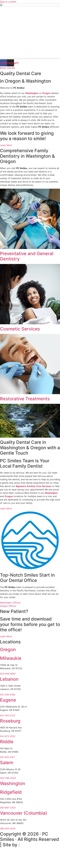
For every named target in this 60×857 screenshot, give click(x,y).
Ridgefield (11, 792)
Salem (6, 762)
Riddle (6, 741)
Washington (32, 93)
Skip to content (8, 1)
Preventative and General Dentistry (26, 256)
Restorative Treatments (25, 398)
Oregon (9, 496)
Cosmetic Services (20, 329)
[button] (30, 58)
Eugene (8, 700)
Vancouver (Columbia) (23, 813)
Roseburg (10, 721)
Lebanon (9, 679)
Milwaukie (10, 658)
